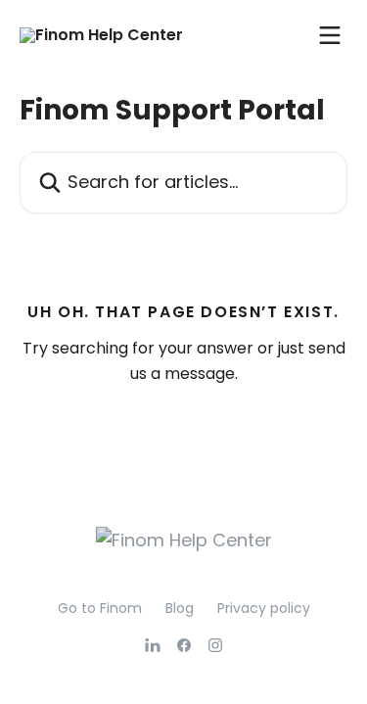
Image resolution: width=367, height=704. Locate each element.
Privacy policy (263, 608)
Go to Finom (100, 608)
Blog (179, 608)
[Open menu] (329, 35)
